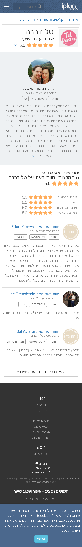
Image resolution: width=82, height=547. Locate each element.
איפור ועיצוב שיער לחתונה (41, 499)
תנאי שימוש (41, 427)
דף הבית (41, 405)
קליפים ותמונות (52, 19)
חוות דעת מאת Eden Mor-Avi (35, 226)
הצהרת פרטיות (41, 437)
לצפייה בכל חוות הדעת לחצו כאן (41, 371)
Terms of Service (40, 482)
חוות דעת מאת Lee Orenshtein (33, 294)
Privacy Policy (70, 478)
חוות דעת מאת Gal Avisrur (37, 331)
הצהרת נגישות (41, 432)
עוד (32, 156)
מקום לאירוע (41, 454)
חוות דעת (27, 19)
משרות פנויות (41, 421)
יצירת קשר (41, 410)
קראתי (41, 539)
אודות (73, 19)
